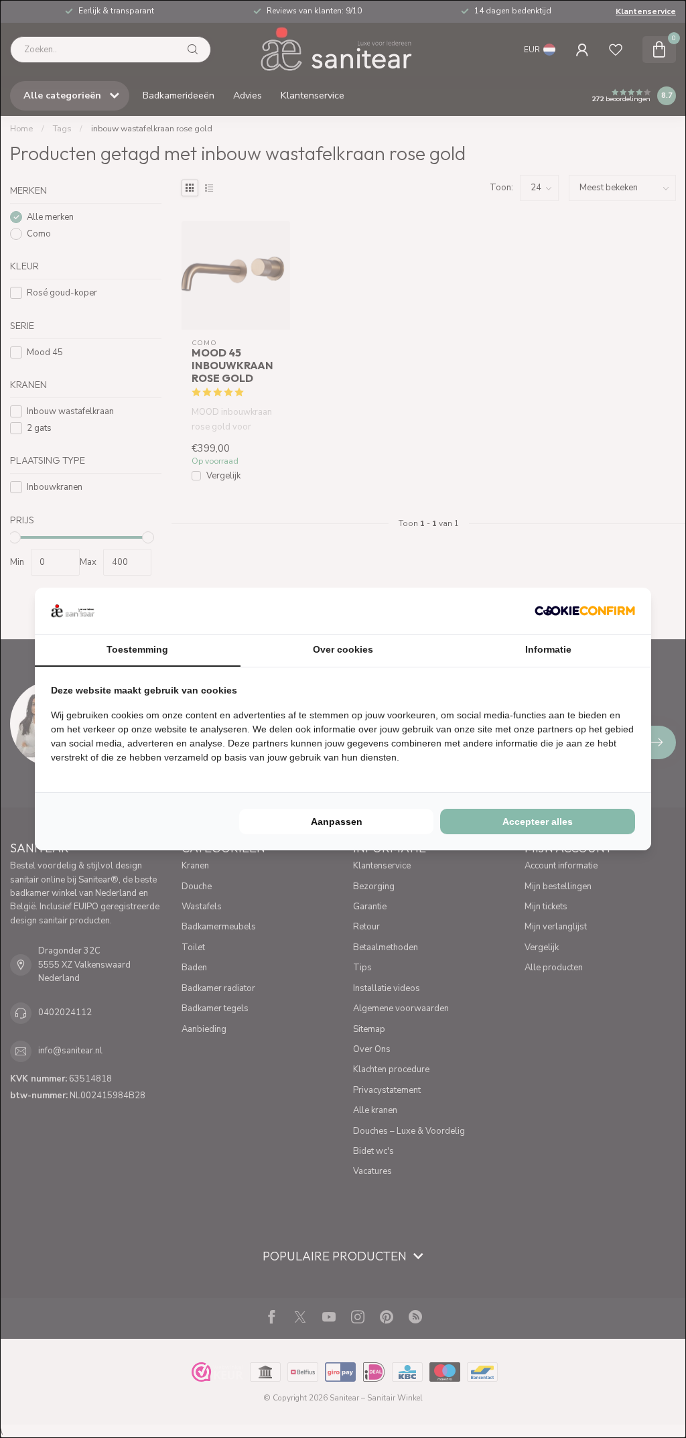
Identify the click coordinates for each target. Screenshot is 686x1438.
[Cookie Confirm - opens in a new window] (585, 610)
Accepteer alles (537, 821)
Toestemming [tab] (137, 649)
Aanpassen (336, 821)
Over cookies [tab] (343, 649)
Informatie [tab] (548, 649)
